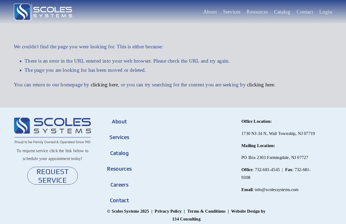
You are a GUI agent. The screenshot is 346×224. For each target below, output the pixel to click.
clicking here (104, 84)
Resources (257, 12)
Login (325, 12)
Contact (305, 12)
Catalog (282, 12)
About (210, 12)
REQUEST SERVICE (52, 175)
